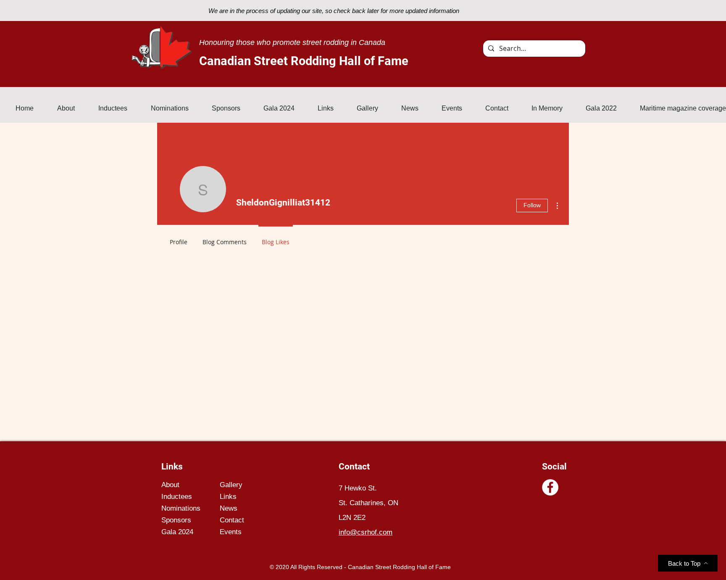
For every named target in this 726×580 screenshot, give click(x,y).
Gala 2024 (177, 532)
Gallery (231, 485)
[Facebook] (550, 487)
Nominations (180, 508)
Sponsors (176, 520)
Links (228, 497)
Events (231, 532)
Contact (232, 520)
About (170, 485)
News (228, 508)
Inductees (176, 497)
